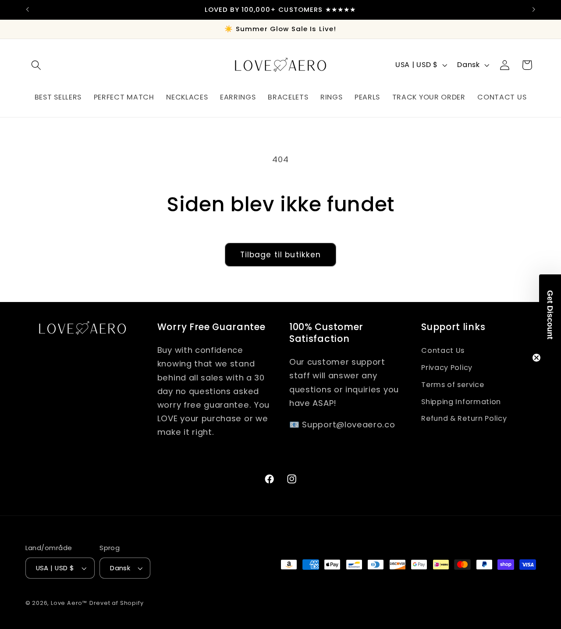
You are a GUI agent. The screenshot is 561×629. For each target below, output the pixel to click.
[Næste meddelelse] (533, 9)
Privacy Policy (446, 367)
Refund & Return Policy (464, 418)
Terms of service (452, 384)
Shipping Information (461, 401)
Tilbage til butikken (280, 254)
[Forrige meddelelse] (27, 9)
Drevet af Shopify (116, 603)
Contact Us (443, 350)
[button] (36, 65)
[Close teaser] (536, 357)
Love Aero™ (69, 603)
